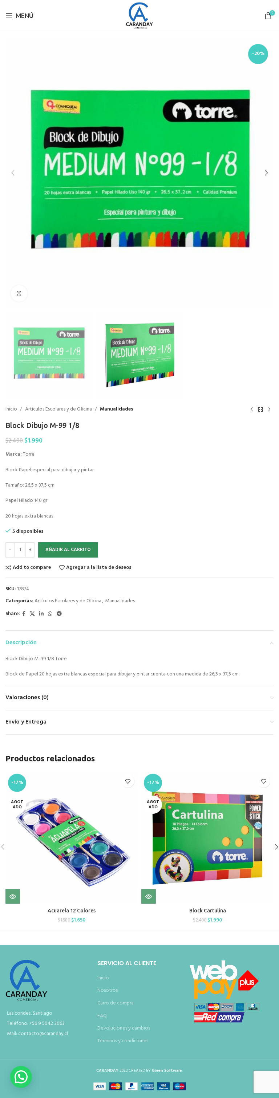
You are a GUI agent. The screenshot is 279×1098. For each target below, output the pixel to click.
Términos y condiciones (122, 1041)
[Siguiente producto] (269, 409)
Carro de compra (115, 1003)
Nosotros (107, 990)
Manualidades (116, 409)
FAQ (102, 1016)
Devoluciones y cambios (123, 1028)
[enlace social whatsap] (50, 614)
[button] (12, 173)
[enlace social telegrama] (59, 614)
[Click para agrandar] (19, 293)
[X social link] (32, 614)
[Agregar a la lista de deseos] (127, 781)
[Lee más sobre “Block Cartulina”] (148, 896)
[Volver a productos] (260, 409)
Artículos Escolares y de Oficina (58, 409)
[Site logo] (139, 15)
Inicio (11, 409)
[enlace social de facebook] (24, 614)
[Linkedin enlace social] (41, 614)
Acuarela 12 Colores (72, 910)
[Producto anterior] (251, 409)
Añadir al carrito (68, 550)
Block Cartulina (207, 910)
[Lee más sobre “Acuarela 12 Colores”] (12, 896)
